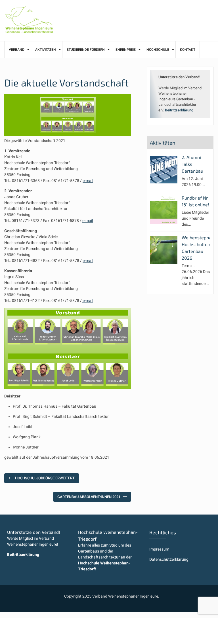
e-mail (88, 180)
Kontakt (187, 50)
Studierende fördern (86, 50)
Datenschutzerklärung (168, 559)
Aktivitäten (45, 50)
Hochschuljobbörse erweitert (45, 478)
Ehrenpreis (126, 50)
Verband (16, 50)
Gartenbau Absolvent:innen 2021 (88, 497)
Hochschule (157, 50)
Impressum (159, 549)
